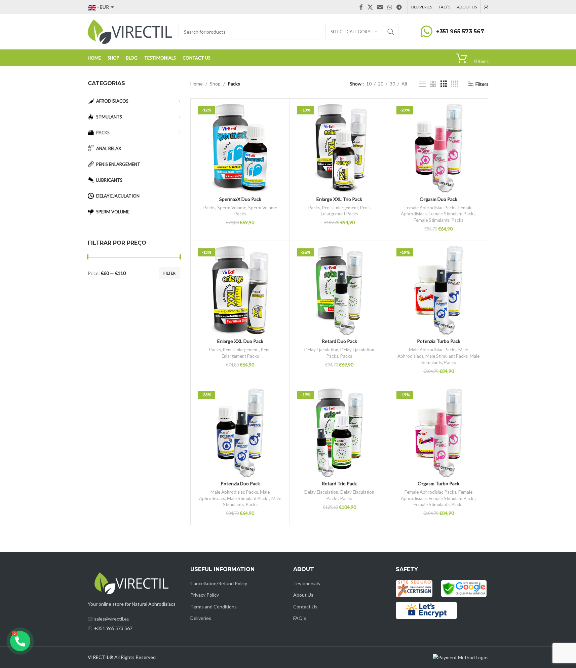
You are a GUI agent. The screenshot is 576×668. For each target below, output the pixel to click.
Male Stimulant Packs (446, 356)
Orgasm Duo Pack (438, 199)
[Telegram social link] (399, 7)
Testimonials (306, 583)
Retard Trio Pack (339, 483)
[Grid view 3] (443, 84)
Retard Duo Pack (339, 341)
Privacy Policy (204, 595)
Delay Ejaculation (321, 349)
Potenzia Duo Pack (240, 483)
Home (196, 83)
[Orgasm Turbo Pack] (438, 432)
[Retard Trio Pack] (339, 432)
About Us (303, 595)
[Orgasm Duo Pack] (438, 148)
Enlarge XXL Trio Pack (339, 199)
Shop (215, 83)
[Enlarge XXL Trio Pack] (339, 148)
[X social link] (370, 7)
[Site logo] (130, 31)
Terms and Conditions (213, 606)
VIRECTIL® (100, 657)
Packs (209, 207)
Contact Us (305, 606)
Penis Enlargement (340, 207)
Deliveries (200, 618)
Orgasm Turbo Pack (438, 483)
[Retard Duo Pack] (339, 290)
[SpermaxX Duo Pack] (240, 148)
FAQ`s (299, 618)
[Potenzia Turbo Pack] (438, 290)
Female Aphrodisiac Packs (430, 207)
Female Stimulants (432, 220)
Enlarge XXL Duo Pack (240, 341)
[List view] (422, 84)
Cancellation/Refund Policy (218, 583)
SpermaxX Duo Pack (240, 199)
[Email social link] (380, 7)
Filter (169, 273)
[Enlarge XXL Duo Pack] (240, 290)
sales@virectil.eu (111, 619)
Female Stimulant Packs (452, 213)
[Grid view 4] (454, 84)
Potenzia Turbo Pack (438, 341)
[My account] (486, 7)
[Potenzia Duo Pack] (240, 432)
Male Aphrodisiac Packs (432, 349)
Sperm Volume (231, 207)
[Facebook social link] (361, 7)
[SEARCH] (390, 31)
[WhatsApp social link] (389, 7)
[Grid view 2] (433, 84)
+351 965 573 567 (460, 31)
